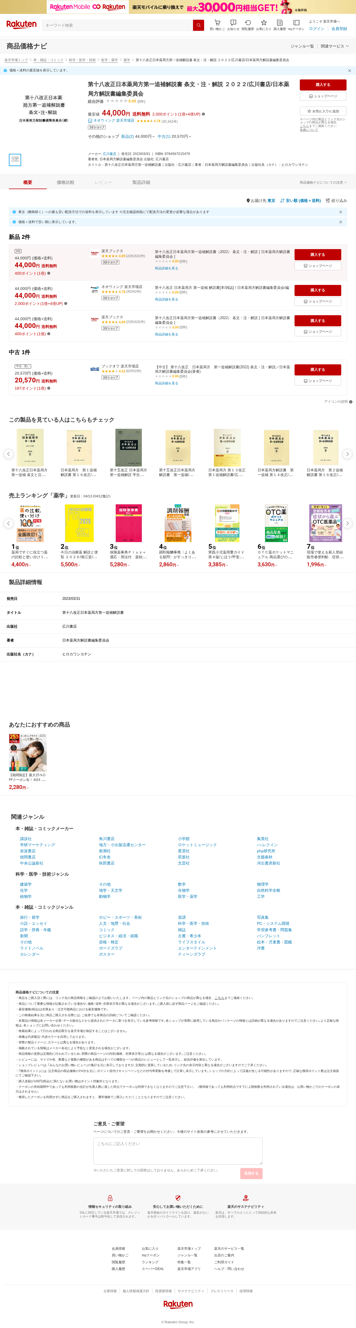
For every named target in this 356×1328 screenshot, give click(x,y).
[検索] (198, 25)
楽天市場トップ (16, 60)
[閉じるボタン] (350, 70)
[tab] (28, 182)
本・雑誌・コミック (48, 60)
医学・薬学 (109, 60)
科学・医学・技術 (82, 60)
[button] (233, 25)
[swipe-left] (8, 454)
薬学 (126, 60)
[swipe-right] (347, 454)
